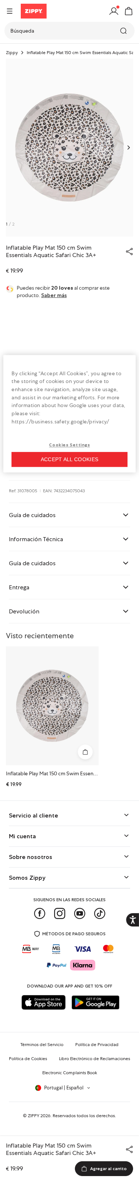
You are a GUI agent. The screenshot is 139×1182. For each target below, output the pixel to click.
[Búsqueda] (124, 30)
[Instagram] (59, 913)
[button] (128, 11)
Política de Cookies (28, 1059)
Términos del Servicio (41, 1045)
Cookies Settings (69, 445)
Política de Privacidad (97, 1045)
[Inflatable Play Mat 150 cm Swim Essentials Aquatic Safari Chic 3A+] (52, 705)
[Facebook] (39, 913)
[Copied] (129, 251)
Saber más (54, 295)
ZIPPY (33, 1116)
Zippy (12, 53)
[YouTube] (79, 913)
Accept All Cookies (69, 459)
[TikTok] (99, 913)
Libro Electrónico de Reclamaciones (94, 1059)
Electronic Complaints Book (69, 1073)
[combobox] (69, 31)
